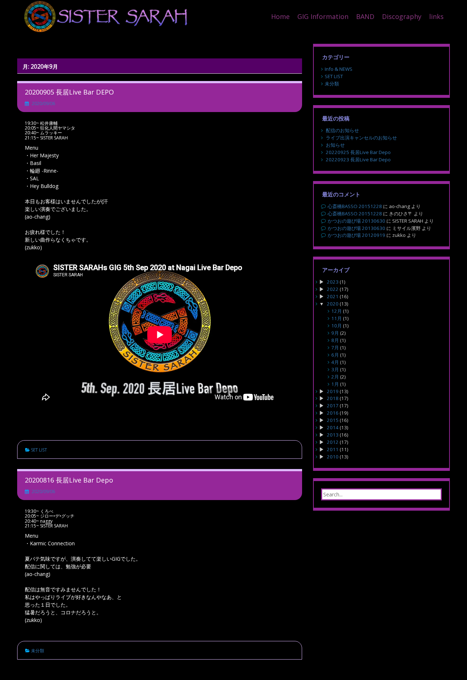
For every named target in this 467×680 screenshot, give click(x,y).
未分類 (37, 651)
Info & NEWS (338, 69)
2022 (333, 289)
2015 (333, 420)
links (436, 16)
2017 (333, 405)
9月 (335, 333)
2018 (333, 398)
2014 (333, 427)
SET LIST (39, 450)
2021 (333, 296)
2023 (333, 281)
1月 (335, 384)
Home (280, 16)
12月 (336, 311)
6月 (335, 354)
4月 (335, 362)
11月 (336, 318)
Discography (401, 16)
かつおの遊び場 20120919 (356, 235)
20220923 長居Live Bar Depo (358, 159)
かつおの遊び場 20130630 (356, 221)
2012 (333, 442)
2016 (333, 413)
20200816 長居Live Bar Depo (69, 480)
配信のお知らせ (342, 130)
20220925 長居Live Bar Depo (358, 152)
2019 (333, 391)
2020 (333, 303)
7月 (335, 347)
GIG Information (322, 16)
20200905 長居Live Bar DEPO (69, 92)
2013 (333, 434)
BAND (365, 16)
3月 (335, 369)
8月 (335, 340)
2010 (333, 456)
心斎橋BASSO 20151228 (355, 206)
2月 (335, 376)
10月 (336, 325)
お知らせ (335, 145)
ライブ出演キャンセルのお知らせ (361, 137)
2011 (333, 449)
